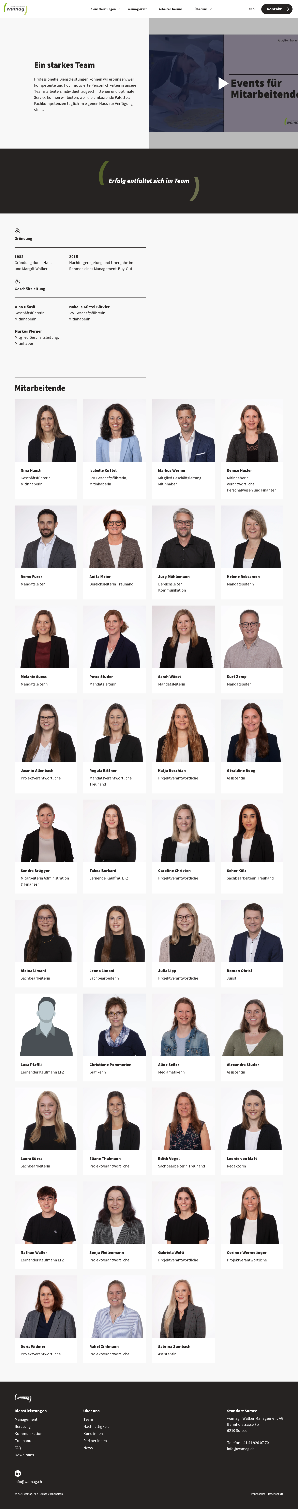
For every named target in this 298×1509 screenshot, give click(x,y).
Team (88, 1419)
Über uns (201, 9)
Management (26, 1419)
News (88, 1448)
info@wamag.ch (240, 1449)
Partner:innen (95, 1441)
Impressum (258, 1494)
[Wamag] (15, 9)
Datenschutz (275, 1494)
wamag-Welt (137, 9)
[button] (223, 83)
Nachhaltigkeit (96, 1426)
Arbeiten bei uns (170, 9)
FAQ (18, 1448)
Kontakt (274, 9)
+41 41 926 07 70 (255, 1443)
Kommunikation (28, 1434)
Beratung (23, 1426)
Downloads (24, 1455)
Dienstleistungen (103, 9)
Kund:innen (93, 1434)
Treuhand (23, 1441)
